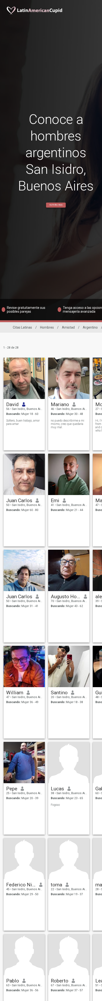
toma (56, 885)
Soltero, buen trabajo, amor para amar (23, 422)
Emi (55, 500)
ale (98, 596)
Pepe (11, 789)
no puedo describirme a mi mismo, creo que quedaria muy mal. (67, 424)
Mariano (60, 404)
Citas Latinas (22, 327)
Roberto (59, 981)
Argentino (90, 327)
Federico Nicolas (21, 885)
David (12, 404)
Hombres (47, 327)
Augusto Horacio (65, 596)
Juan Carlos (19, 500)
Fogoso (55, 805)
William (14, 692)
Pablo (12, 981)
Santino (59, 692)
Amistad (68, 327)
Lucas (57, 789)
